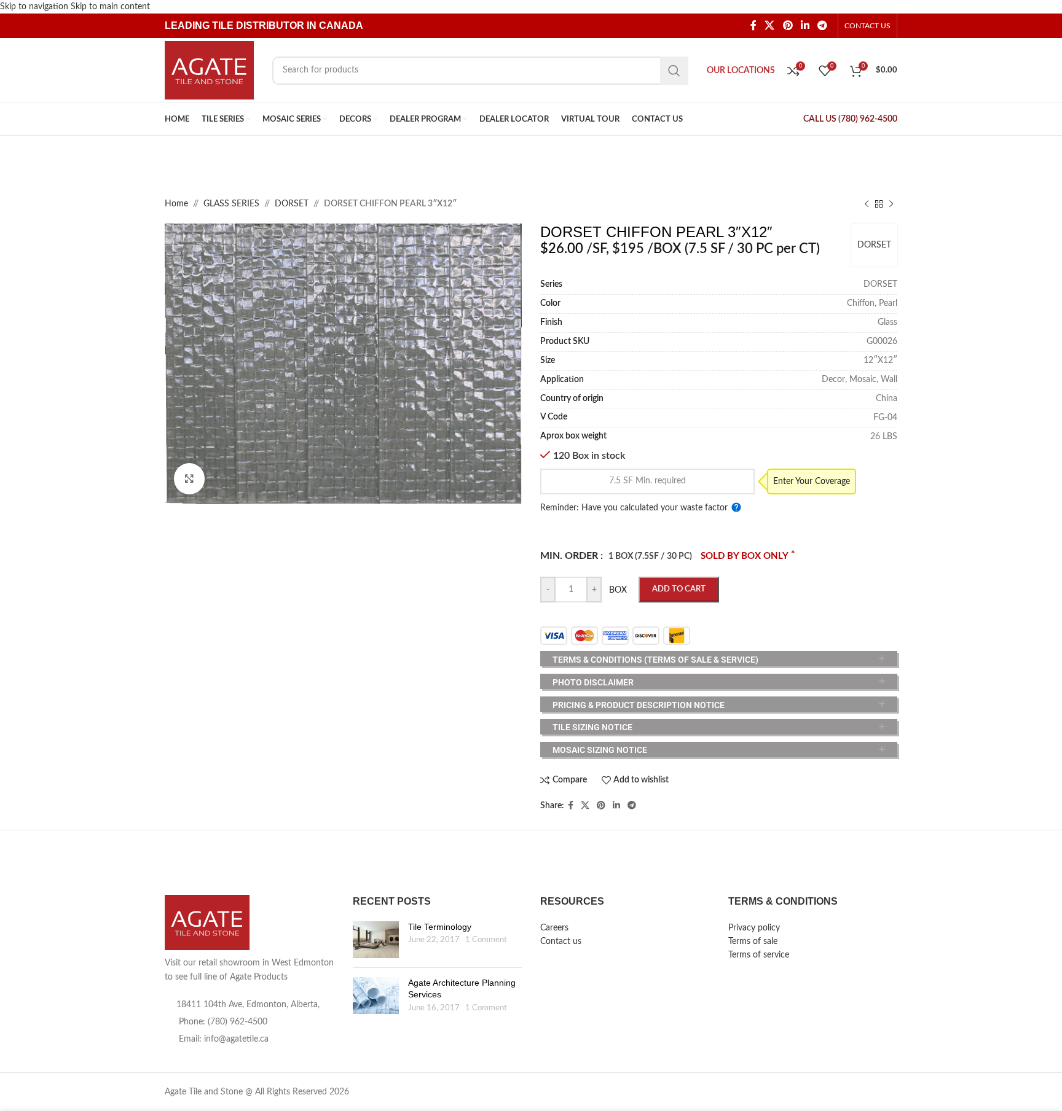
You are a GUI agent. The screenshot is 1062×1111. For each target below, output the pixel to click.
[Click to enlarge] (189, 478)
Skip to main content (110, 6)
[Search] (674, 71)
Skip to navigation (35, 6)
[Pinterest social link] (787, 26)
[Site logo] (209, 70)
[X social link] (770, 26)
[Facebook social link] (753, 26)
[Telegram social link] (823, 26)
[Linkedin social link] (804, 26)
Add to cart (679, 589)
